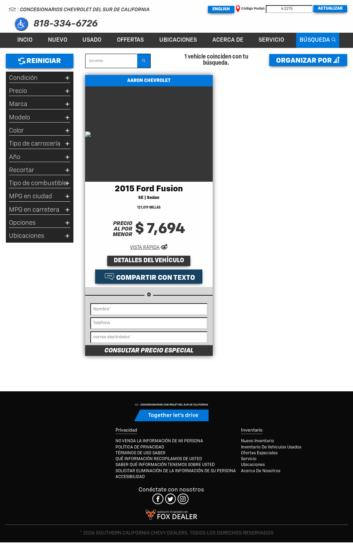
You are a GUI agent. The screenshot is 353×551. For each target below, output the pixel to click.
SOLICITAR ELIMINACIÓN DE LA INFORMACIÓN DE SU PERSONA (175, 471)
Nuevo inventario (257, 441)
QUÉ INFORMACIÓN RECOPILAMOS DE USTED (158, 459)
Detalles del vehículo (149, 260)
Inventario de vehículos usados (271, 447)
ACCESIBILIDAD (130, 477)
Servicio (271, 40)
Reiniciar (43, 60)
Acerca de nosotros (260, 471)
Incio (24, 40)
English (221, 9)
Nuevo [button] (57, 40)
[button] (21, 24)
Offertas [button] (130, 40)
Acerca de (227, 40)
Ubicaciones (178, 40)
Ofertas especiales (259, 453)
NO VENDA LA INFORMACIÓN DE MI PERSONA (159, 441)
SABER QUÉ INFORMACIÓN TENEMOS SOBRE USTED (165, 465)
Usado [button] (91, 40)
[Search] (143, 61)
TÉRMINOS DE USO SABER (140, 453)
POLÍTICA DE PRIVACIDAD (139, 447)
